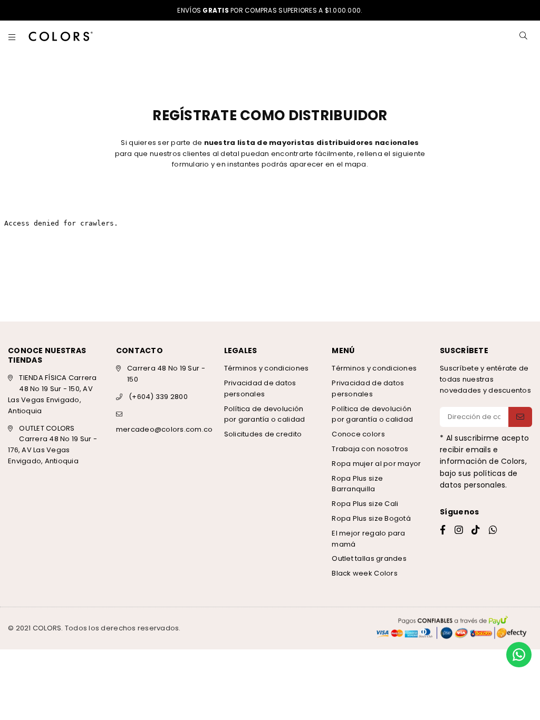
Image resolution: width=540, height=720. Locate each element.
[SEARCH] (523, 36)
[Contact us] (519, 654)
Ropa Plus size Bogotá (371, 518)
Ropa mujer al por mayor (376, 464)
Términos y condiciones (266, 368)
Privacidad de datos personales (260, 388)
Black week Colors (364, 573)
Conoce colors (358, 434)
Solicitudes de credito (263, 434)
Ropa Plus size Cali (365, 504)
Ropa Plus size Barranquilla (357, 483)
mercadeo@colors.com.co (164, 429)
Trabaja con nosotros (370, 449)
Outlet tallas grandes (369, 558)
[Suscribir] (520, 417)
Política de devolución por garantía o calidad (264, 414)
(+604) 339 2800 (158, 397)
